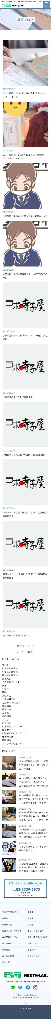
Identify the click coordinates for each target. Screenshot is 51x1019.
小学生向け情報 (10, 668)
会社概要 (31, 949)
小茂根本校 (7, 924)
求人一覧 (6, 962)
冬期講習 (6, 716)
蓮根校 (30, 924)
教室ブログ (32, 943)
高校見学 (6, 678)
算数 (4, 692)
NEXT (30, 651)
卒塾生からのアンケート (14, 733)
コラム (5, 712)
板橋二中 (6, 709)
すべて (5, 664)
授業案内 (6, 729)
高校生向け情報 (10, 675)
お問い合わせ (33, 956)
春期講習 (6, 740)
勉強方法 (6, 695)
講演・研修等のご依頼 (37, 937)
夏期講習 (6, 705)
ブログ (5, 719)
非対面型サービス (10, 937)
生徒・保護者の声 (35, 930)
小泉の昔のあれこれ (12, 726)
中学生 (5, 918)
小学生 (5, 688)
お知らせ (6, 722)
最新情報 (6, 949)
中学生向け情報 (10, 671)
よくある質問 (8, 956)
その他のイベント (11, 681)
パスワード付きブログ (13, 743)
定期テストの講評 (11, 702)
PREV (20, 646)
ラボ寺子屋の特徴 (10, 912)
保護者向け (7, 736)
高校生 (30, 918)
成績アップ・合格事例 (12, 930)
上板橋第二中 (9, 699)
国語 (4, 685)
